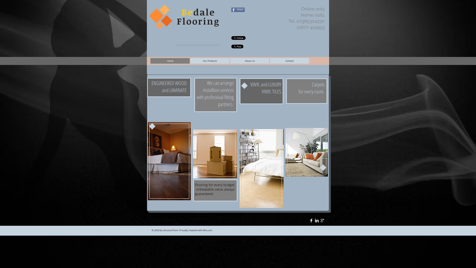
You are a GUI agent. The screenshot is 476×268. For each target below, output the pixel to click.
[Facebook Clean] (311, 220)
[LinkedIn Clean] (317, 220)
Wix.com (207, 230)
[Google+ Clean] (322, 220)
